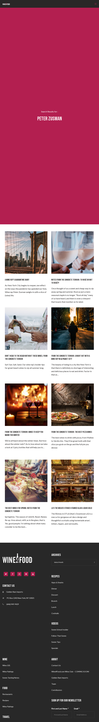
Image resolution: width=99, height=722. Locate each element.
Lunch (53, 607)
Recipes (5, 700)
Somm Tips (55, 642)
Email (77, 708)
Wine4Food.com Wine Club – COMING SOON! (70, 671)
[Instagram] (19, 574)
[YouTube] (33, 574)
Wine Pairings (8, 671)
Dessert (54, 595)
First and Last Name (60, 708)
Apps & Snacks (57, 582)
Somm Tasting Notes (10, 678)
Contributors (56, 690)
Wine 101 (6, 665)
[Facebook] (12, 574)
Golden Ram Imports (59, 678)
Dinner (54, 589)
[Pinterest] (26, 574)
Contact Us (56, 665)
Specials (54, 648)
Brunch (54, 601)
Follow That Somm (58, 636)
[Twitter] (6, 574)
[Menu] (94, 4)
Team (53, 684)
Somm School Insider (59, 630)
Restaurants (7, 694)
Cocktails (55, 613)
